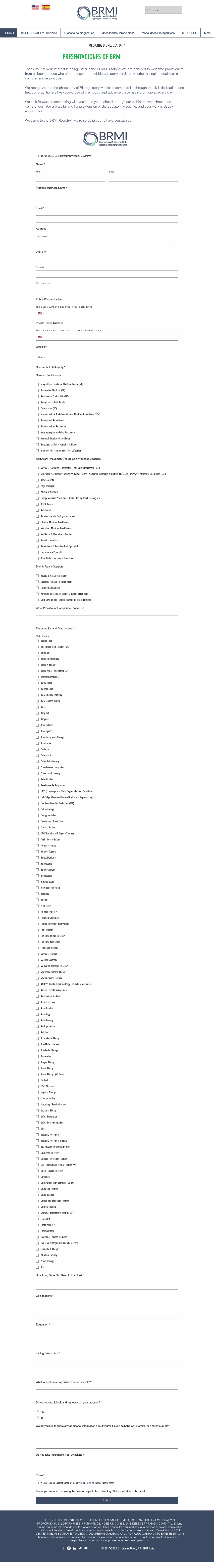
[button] (136, 1545)
